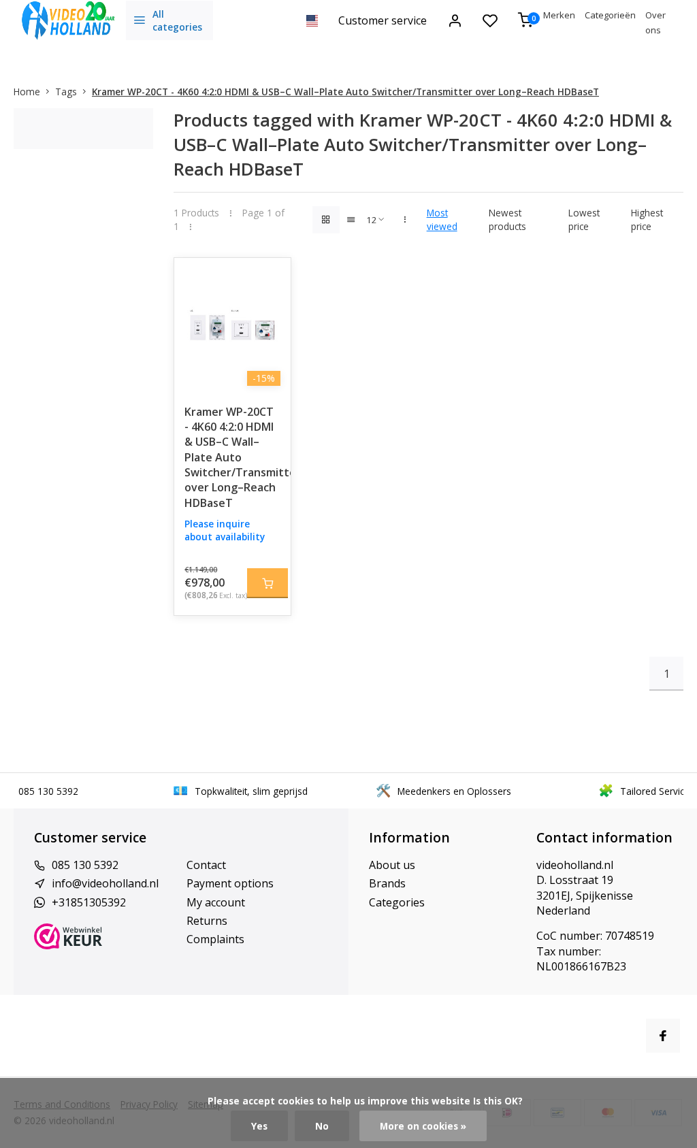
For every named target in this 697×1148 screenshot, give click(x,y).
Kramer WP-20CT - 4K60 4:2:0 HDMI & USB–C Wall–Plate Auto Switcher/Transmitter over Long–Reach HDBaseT (345, 91)
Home (27, 91)
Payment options (230, 883)
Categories (397, 902)
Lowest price (584, 219)
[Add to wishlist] (270, 278)
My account (216, 902)
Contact (206, 864)
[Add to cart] (267, 583)
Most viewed (442, 219)
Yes (259, 1125)
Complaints (215, 939)
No (322, 1125)
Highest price (647, 219)
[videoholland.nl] (68, 20)
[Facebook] (663, 1036)
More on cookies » (423, 1125)
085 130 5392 (85, 864)
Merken (559, 15)
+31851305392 (89, 902)
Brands (387, 883)
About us (392, 864)
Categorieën (610, 15)
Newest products (507, 219)
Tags (66, 91)
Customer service (382, 20)
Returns (207, 920)
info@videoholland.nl (105, 883)
